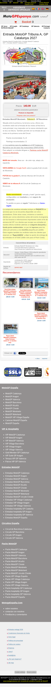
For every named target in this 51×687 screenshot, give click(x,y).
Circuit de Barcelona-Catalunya (18, 529)
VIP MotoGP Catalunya (15, 435)
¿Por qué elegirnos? (14, 659)
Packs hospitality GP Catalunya (18, 588)
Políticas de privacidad (15, 640)
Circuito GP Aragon (13, 535)
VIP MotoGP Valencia (14, 441)
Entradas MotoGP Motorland (17, 494)
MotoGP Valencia (12, 399)
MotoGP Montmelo (13, 411)
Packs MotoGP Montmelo (16, 567)
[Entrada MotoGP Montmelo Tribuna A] (25, 65)
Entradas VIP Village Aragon (17, 503)
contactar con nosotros (14, 612)
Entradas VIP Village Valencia (18, 506)
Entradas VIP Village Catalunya (18, 500)
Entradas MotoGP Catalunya (17, 473)
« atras (37, 358)
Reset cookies (31, 672)
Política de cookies (14, 644)
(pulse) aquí (18, 267)
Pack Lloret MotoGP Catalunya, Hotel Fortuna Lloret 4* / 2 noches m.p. (10, 339)
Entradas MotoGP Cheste (16, 488)
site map (11, 663)
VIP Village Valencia (14, 450)
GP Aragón (13, 26)
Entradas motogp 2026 (15, 629)
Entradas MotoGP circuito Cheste (19, 497)
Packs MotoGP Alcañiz (15, 561)
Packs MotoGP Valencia (15, 555)
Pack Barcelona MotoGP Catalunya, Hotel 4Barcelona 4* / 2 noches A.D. (10, 292)
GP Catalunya (24, 26)
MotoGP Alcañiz (12, 405)
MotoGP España (12, 423)
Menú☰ (4, 8)
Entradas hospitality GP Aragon (18, 512)
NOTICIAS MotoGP (7, 28)
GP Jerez (4, 26)
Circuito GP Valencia (14, 538)
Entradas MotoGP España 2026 (30, 3)
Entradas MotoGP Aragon (16, 476)
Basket (26, 21)
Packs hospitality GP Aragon (17, 591)
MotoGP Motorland (13, 414)
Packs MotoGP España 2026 (44, 3)
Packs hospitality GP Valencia (18, 594)
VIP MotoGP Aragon (13, 438)
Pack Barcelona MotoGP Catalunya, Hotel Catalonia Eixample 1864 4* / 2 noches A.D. (25, 293)
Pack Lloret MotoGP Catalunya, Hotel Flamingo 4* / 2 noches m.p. (41, 315)
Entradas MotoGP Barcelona (17, 482)
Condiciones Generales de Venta (19, 633)
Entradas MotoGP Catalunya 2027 (17, 43)
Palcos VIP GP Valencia (15, 462)
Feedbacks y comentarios (16, 614)
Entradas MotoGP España (16, 518)
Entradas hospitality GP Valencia (19, 515)
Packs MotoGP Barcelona (16, 558)
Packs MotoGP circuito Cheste (18, 573)
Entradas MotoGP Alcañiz (16, 485)
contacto (47, 28)
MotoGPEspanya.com (43, 678)
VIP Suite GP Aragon (14, 456)
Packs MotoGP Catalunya (16, 549)
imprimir (44, 358)
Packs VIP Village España (16, 576)
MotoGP (15, 3)
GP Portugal (46, 26)
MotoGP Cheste (12, 408)
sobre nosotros (11, 609)
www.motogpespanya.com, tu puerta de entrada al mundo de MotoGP (25, 681)
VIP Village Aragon (13, 447)
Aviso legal (11, 637)
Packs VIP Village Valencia (16, 585)
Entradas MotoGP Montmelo (17, 491)
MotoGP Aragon (12, 396)
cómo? (10, 652)
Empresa (11, 648)
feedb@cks (12, 655)
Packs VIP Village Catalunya (17, 579)
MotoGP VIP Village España (17, 417)
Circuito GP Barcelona (14, 532)
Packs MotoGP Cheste (14, 564)
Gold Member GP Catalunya (17, 453)
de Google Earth (14, 168)
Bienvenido (3, 3)
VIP (10, 3)
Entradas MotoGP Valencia (16, 479)
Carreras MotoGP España (16, 420)
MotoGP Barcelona (13, 402)
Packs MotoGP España (15, 597)
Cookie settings (20, 672)
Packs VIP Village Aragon (16, 582)
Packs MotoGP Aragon (14, 552)
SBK (21, 3)
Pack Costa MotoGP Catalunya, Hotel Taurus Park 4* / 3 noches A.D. (41, 293)
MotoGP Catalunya (13, 394)
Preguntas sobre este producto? (26, 115)
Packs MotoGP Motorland (16, 570)
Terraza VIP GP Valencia (15, 459)
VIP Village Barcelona (14, 444)
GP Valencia (35, 26)
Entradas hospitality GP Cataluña (19, 509)
